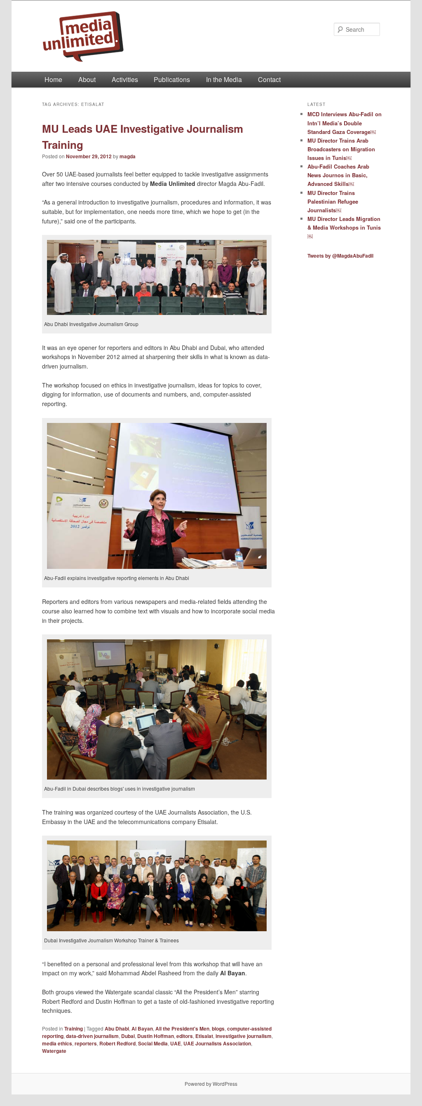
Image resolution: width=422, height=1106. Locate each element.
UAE (175, 1043)
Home (53, 79)
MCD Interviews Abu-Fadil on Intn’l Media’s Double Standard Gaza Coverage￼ (344, 122)
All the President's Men (182, 1028)
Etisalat (204, 1036)
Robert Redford (117, 1043)
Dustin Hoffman (155, 1036)
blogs (218, 1028)
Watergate (54, 1050)
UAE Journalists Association (217, 1043)
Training (73, 1028)
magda (128, 156)
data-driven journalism (92, 1036)
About (87, 79)
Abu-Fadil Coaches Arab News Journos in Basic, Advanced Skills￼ (338, 175)
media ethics (57, 1043)
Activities (125, 79)
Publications (172, 79)
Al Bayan (142, 1028)
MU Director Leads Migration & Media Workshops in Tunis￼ (344, 227)
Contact (269, 79)
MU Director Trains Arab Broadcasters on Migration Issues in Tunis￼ (341, 149)
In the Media (224, 79)
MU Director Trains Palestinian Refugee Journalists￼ (332, 201)
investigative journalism (244, 1036)
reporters (86, 1043)
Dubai (128, 1036)
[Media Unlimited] (155, 36)
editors (184, 1036)
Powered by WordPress (211, 1083)
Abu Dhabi (117, 1028)
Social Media (153, 1043)
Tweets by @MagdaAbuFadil (340, 255)
